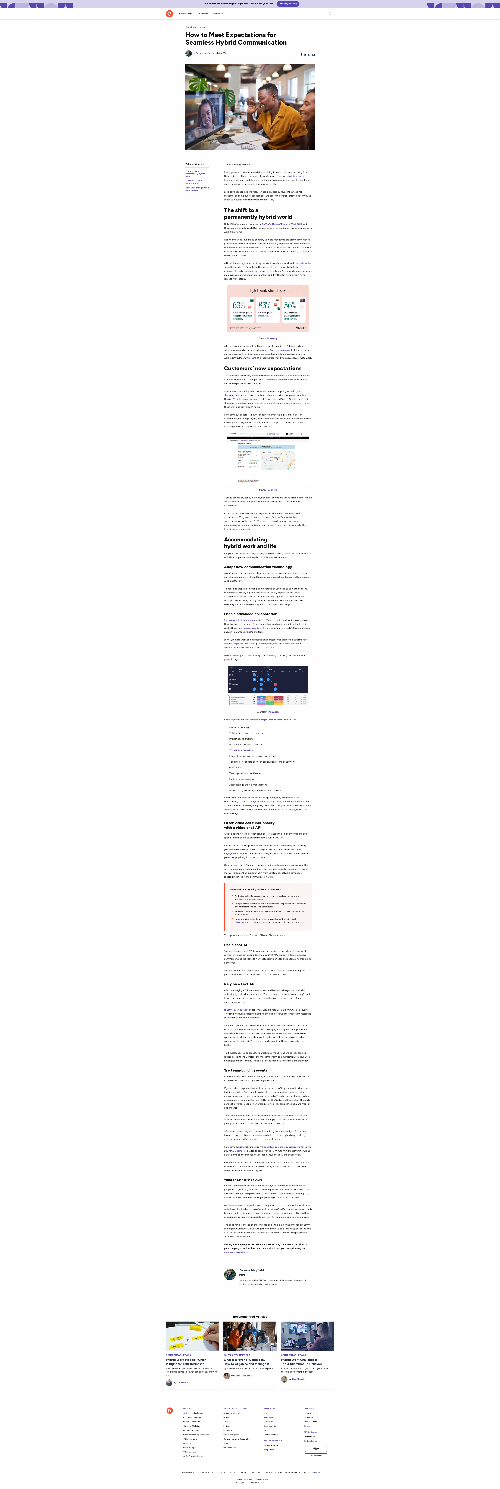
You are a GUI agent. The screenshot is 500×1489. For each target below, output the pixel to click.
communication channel (237, 525)
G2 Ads (226, 1443)
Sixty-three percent (281, 350)
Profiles (226, 1417)
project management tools (275, 719)
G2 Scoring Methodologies (206, 1472)
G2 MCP (226, 1422)
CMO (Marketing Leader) (193, 1413)
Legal (266, 1430)
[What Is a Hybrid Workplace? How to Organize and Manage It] (250, 1336)
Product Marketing (191, 1430)
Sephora (272, 489)
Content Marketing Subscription (237, 1439)
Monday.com (272, 711)
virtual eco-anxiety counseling (283, 1146)
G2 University (269, 1417)
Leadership (308, 1417)
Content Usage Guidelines (293, 1472)
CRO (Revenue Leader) (192, 1417)
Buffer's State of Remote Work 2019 (282, 224)
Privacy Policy (232, 1472)
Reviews (226, 1426)
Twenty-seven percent (245, 399)
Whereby (272, 338)
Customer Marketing (192, 1426)
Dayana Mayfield (204, 53)
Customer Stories (271, 1422)
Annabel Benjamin (243, 1375)
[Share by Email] (313, 54)
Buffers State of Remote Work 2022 (247, 247)
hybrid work (259, 801)
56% (254, 357)
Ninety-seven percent (236, 1009)
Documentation (270, 1426)
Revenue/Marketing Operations (196, 1435)
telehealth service (276, 379)
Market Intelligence (231, 1435)
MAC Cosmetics (238, 1150)
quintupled (305, 263)
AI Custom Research (231, 1413)
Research (203, 13)
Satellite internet (281, 1189)
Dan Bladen (182, 1382)
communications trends (279, 577)
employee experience (236, 1252)
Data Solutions (229, 1447)
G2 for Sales (188, 1443)
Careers (307, 1426)
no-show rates (274, 1033)
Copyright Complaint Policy (273, 1472)
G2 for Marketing (190, 1439)
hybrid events (296, 176)
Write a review (316, 1455)
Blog (265, 1413)
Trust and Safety (270, 1435)
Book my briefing (288, 3)
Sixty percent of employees (239, 620)
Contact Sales (310, 1437)
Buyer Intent (228, 1430)
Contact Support (311, 1441)
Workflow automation (241, 750)
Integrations (269, 1450)
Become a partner (271, 1445)
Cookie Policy (243, 1472)
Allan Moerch (298, 1379)
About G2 (308, 1413)
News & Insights (310, 1422)
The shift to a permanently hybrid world (195, 174)
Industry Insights (187, 13)
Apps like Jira (240, 643)
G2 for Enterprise (190, 1447)
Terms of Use (221, 1472)
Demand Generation (191, 1422)
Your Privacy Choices (310, 1472)
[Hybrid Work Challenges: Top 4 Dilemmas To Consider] (307, 1336)
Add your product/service (316, 1449)
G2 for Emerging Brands (193, 1456)
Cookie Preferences (256, 1472)
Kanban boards (251, 628)
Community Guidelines (187, 1472)
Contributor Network (196, 27)
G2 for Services (189, 1452)
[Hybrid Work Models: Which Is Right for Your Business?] (192, 1336)
